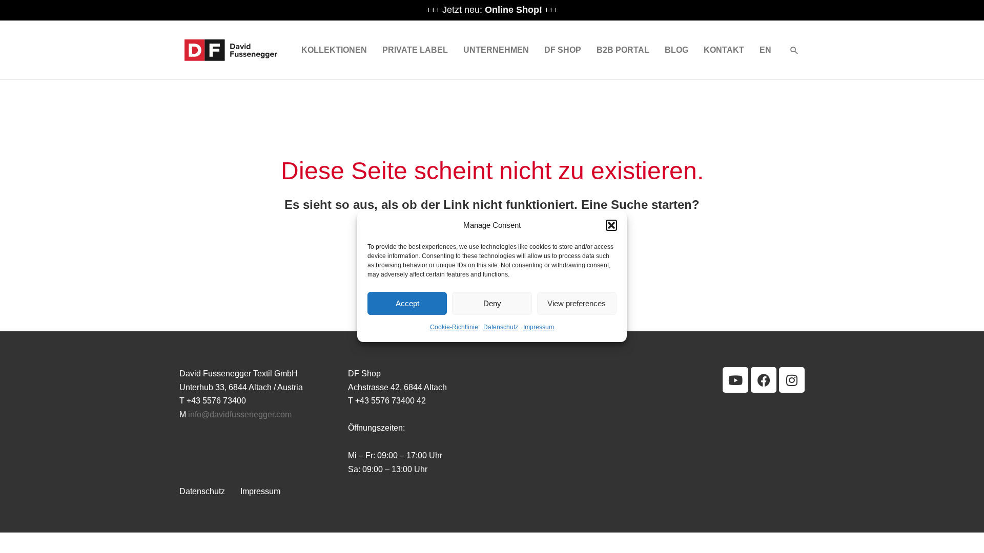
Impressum (538, 327)
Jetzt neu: (492, 10)
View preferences (576, 303)
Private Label (415, 50)
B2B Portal (623, 50)
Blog (676, 50)
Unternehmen (496, 50)
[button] (611, 225)
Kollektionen (334, 50)
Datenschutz (500, 327)
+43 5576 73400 (216, 400)
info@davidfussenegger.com (240, 414)
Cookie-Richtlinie (454, 327)
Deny (492, 303)
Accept (407, 303)
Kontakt (724, 50)
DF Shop (562, 50)
